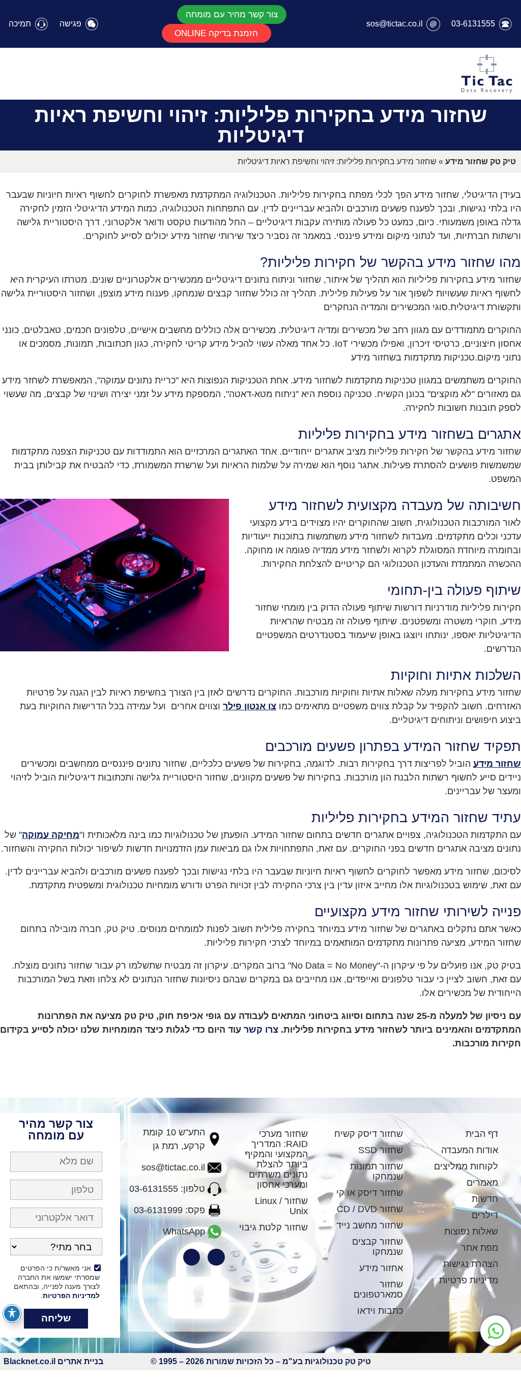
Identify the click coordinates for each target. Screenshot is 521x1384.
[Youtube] (191, 1257)
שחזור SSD (380, 1150)
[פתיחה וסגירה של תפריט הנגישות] (12, 1313)
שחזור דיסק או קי (369, 1193)
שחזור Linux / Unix (281, 1206)
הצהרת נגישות (470, 1264)
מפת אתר (479, 1248)
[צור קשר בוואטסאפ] (495, 1330)
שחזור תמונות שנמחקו (376, 1171)
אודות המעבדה (469, 1150)
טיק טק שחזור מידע (480, 161)
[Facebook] (216, 1257)
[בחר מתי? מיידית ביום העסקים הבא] (56, 1249)
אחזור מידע (381, 1268)
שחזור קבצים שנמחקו (377, 1247)
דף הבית (482, 1134)
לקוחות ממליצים (466, 1166)
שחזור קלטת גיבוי (273, 1227)
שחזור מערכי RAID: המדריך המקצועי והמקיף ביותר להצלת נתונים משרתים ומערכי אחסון (276, 1159)
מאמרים (482, 1183)
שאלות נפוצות (471, 1231)
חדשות (485, 1199)
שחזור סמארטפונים (378, 1289)
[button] (231, 14)
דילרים (485, 1215)
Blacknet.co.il (29, 1361)
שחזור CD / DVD (370, 1209)
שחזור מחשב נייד (369, 1225)
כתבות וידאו (380, 1311)
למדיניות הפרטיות (71, 1295)
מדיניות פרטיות (468, 1280)
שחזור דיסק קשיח (368, 1134)
